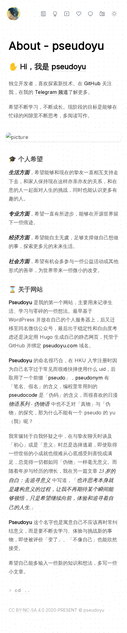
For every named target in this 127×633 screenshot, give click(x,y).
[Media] (67, 13)
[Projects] (55, 13)
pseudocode (23, 395)
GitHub (92, 83)
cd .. (22, 590)
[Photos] (102, 13)
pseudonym (89, 378)
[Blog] (43, 13)
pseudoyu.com (60, 345)
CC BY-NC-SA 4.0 (26, 610)
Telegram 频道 (51, 92)
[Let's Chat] (90, 13)
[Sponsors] (79, 13)
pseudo (56, 378)
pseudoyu (68, 66)
